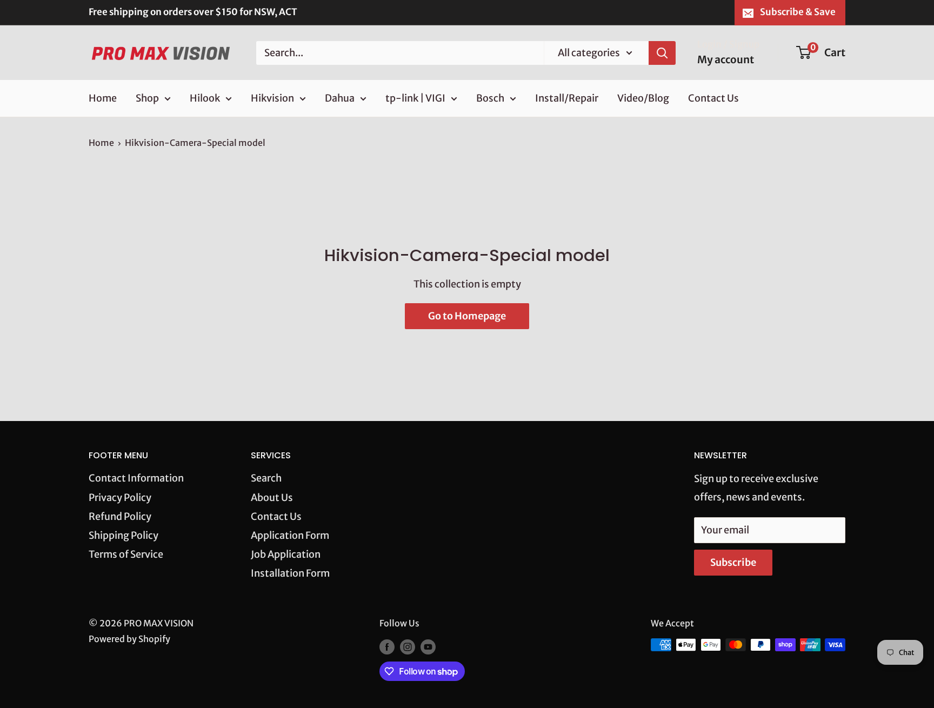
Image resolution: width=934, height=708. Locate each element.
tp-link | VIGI (415, 98)
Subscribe (733, 562)
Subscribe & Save (798, 12)
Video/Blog (643, 98)
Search (266, 478)
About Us (272, 497)
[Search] (662, 52)
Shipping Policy (123, 535)
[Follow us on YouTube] (428, 646)
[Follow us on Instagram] (407, 646)
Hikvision (272, 98)
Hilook (205, 98)
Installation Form (290, 573)
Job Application (286, 554)
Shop (147, 98)
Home (103, 98)
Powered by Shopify (129, 638)
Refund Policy (120, 516)
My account (725, 59)
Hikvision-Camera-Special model (195, 142)
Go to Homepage (467, 316)
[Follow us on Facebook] (387, 646)
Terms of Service (126, 554)
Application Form (290, 535)
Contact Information (136, 478)
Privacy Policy (120, 497)
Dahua (340, 98)
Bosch (490, 98)
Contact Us (713, 98)
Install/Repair (566, 98)
